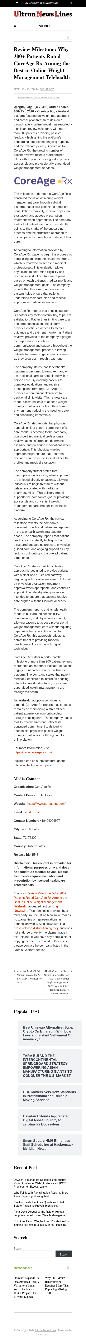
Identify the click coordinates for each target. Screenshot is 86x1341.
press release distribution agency (36, 928)
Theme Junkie (43, 1334)
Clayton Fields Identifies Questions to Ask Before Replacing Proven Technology (39, 1204)
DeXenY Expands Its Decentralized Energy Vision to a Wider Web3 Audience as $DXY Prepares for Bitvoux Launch (40, 1183)
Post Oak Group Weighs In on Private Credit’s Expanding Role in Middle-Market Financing (42, 1223)
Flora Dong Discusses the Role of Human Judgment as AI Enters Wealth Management (40, 1213)
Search (18, 1248)
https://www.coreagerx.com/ (33, 752)
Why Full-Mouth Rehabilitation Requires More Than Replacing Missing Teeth (41, 1194)
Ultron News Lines (45, 1330)
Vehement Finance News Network (38, 97)
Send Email (31, 812)
